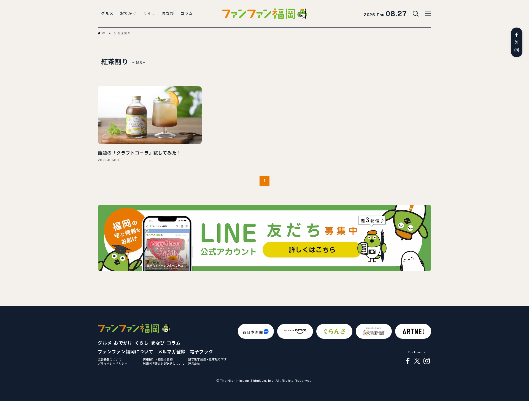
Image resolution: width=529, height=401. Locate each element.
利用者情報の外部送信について (164, 363)
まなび (157, 343)
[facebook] (516, 34)
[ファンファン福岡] (264, 13)
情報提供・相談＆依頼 (158, 359)
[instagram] (516, 50)
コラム (173, 343)
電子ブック (201, 351)
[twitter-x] (516, 42)
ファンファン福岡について (125, 351)
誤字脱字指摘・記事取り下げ (207, 359)
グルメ (105, 343)
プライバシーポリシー (113, 363)
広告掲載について (110, 359)
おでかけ (123, 343)
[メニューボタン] (428, 13)
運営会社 (194, 363)
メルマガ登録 (172, 351)
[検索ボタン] (415, 13)
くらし (142, 343)
